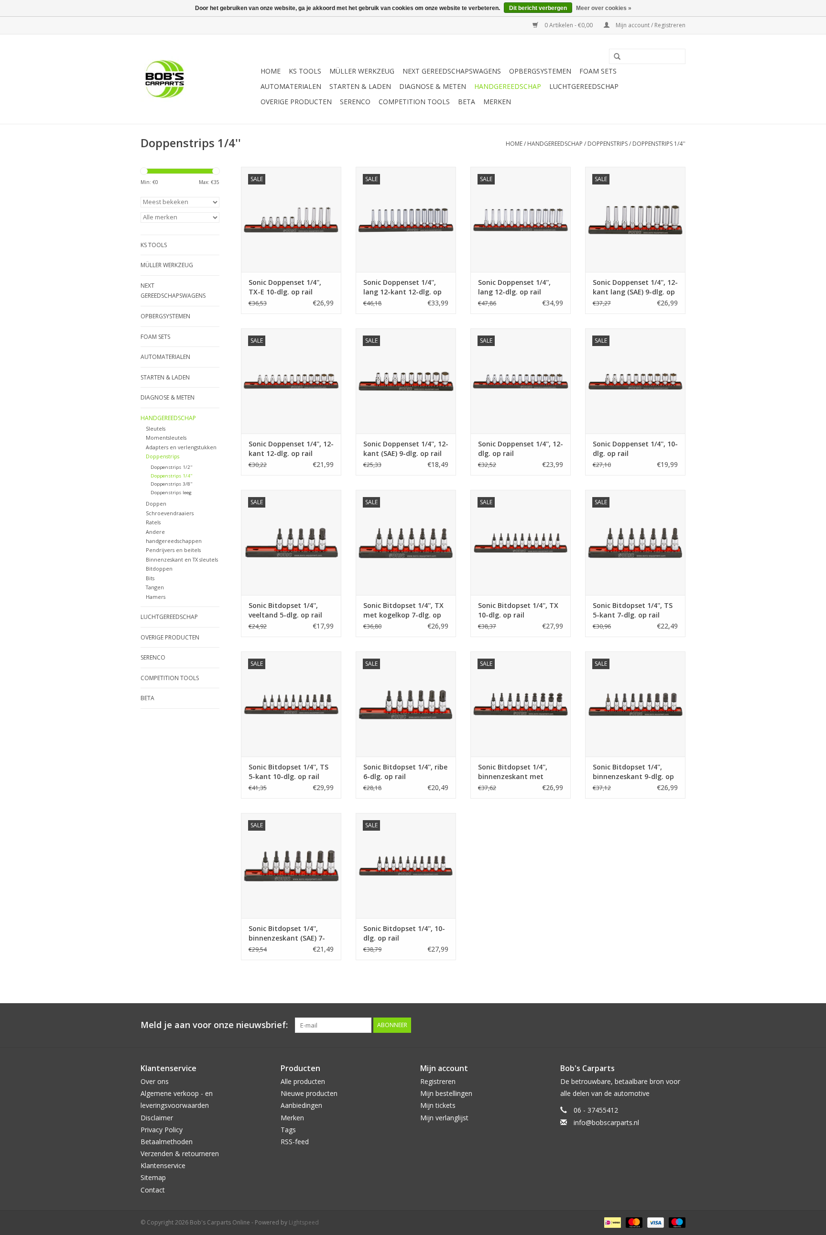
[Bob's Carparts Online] (199, 79)
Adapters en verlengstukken (181, 447)
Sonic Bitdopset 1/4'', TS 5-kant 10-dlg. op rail (288, 771)
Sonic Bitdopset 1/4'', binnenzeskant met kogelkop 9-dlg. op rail (515, 771)
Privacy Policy (162, 1129)
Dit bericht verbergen (538, 8)
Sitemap (153, 1177)
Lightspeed (304, 1222)
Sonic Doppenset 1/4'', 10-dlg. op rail (635, 448)
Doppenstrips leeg (171, 492)
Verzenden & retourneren (180, 1153)
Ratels (153, 522)
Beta (466, 101)
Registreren (438, 1081)
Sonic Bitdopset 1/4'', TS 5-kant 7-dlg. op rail (633, 610)
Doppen (156, 503)
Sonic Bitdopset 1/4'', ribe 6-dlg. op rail (405, 771)
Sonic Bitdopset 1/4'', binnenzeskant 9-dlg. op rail (633, 771)
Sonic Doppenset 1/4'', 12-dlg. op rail (520, 448)
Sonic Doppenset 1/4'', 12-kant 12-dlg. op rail (291, 448)
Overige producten (296, 101)
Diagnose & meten (432, 86)
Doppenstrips (607, 144)
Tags (288, 1129)
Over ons (155, 1081)
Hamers (155, 596)
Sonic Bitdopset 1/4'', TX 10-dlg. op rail (518, 610)
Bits (150, 578)
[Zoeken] (614, 57)
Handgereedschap (507, 86)
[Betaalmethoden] (611, 1222)
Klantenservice (163, 1165)
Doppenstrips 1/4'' (658, 144)
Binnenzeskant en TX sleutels (182, 559)
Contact (153, 1189)
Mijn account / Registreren (649, 25)
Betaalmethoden (167, 1141)
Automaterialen (291, 86)
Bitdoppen (159, 568)
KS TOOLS (305, 71)
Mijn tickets (438, 1105)
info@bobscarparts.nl (606, 1122)
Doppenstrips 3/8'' (171, 484)
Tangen (155, 587)
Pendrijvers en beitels (173, 549)
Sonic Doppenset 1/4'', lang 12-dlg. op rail (514, 287)
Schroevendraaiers (170, 513)
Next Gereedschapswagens (451, 71)
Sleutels (155, 428)
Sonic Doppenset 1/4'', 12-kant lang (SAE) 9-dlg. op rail (635, 287)
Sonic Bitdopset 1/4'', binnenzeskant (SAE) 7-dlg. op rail (287, 933)
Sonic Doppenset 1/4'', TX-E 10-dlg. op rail (285, 287)
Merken (497, 101)
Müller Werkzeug (361, 71)
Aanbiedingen (301, 1105)
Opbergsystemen (540, 71)
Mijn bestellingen (446, 1093)
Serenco (355, 101)
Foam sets (598, 71)
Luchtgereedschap (584, 86)
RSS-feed (295, 1141)
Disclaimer (157, 1117)
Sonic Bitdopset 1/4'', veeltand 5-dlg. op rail (285, 610)
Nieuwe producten (309, 1093)
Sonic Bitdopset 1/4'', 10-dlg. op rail (404, 933)
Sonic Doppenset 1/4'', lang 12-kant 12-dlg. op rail (402, 287)
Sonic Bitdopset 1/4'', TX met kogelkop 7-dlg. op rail (403, 610)
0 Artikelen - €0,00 (568, 25)
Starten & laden (360, 86)
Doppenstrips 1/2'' (171, 467)
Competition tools (414, 101)
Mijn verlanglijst (444, 1117)
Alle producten (303, 1081)
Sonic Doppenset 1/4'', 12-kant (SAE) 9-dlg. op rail (405, 448)
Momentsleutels (166, 437)
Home (271, 71)
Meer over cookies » (603, 8)
